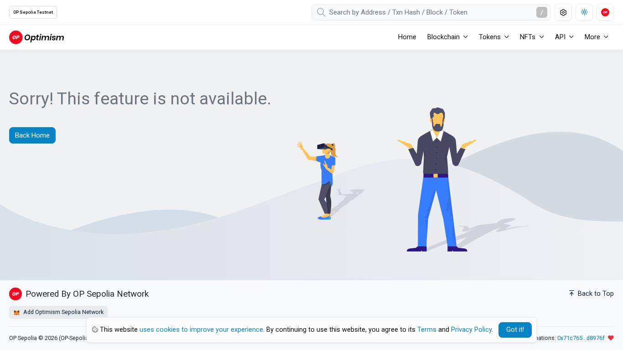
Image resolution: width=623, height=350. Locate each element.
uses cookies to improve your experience (201, 330)
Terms (426, 330)
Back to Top (595, 294)
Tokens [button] (490, 37)
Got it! (515, 330)
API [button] (560, 37)
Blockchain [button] (443, 37)
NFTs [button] (527, 37)
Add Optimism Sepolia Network (63, 312)
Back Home (32, 135)
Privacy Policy (471, 330)
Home (407, 37)
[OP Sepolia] (36, 37)
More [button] (592, 37)
